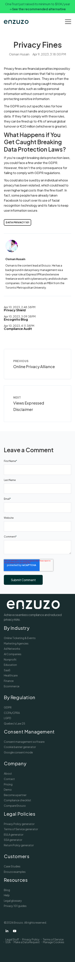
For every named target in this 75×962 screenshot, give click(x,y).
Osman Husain (19, 54)
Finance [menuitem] (9, 680)
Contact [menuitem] (9, 779)
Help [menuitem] (7, 895)
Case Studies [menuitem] (12, 866)
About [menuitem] (8, 773)
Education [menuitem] (10, 664)
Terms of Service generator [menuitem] (21, 829)
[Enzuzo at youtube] (15, 931)
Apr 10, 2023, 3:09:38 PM (20, 316)
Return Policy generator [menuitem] (19, 845)
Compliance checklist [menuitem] (17, 800)
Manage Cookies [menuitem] (53, 942)
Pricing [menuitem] (8, 784)
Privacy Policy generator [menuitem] (19, 824)
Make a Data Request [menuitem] (27, 942)
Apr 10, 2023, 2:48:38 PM (19, 307)
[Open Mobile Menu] (68, 22)
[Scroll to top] (67, 954)
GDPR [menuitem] (8, 707)
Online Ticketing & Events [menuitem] (20, 638)
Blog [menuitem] (7, 890)
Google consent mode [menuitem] (18, 752)
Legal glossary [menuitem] (13, 900)
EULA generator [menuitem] (13, 834)
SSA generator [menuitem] (13, 839)
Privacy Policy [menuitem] (31, 939)
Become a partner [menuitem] (15, 795)
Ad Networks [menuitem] (12, 648)
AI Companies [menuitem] (12, 654)
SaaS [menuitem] (7, 670)
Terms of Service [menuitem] (53, 939)
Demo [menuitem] (8, 789)
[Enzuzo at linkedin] (7, 931)
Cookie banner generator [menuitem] (20, 747)
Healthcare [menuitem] (11, 675)
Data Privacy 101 (17, 222)
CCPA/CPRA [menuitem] (12, 712)
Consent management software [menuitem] (24, 741)
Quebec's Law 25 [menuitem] (14, 723)
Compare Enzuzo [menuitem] (15, 805)
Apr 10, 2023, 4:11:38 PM (19, 325)
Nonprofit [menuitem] (10, 659)
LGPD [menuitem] (7, 718)
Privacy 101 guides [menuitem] (15, 906)
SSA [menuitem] (8, 942)
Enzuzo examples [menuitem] (15, 871)
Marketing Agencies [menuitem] (16, 643)
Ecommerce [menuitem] (11, 686)
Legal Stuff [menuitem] (12, 939)
